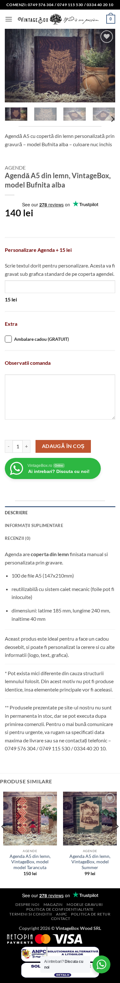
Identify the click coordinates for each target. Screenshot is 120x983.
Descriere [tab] (16, 512)
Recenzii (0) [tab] (17, 538)
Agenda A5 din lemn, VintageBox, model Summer (89, 862)
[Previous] (15, 65)
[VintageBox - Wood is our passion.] (59, 19)
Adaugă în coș (63, 446)
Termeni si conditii (30, 914)
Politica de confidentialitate (60, 909)
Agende (15, 167)
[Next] (105, 65)
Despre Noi (27, 904)
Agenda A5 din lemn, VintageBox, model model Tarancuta (30, 862)
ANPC (61, 914)
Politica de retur (90, 914)
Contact (60, 918)
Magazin (53, 904)
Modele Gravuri (85, 904)
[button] (8, 19)
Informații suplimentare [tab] (34, 525)
